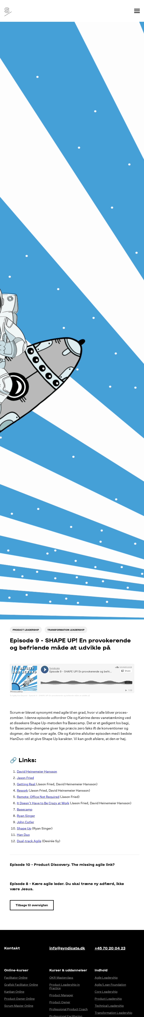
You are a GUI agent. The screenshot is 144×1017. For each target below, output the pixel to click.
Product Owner (59, 1002)
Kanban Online (14, 991)
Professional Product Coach (68, 1009)
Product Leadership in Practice (64, 986)
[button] (137, 11)
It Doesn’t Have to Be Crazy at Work (43, 803)
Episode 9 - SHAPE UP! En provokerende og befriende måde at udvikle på (59, 695)
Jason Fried (25, 778)
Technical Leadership (109, 1006)
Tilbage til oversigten (32, 905)
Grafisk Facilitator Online (21, 984)
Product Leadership (108, 999)
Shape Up (24, 828)
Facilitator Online (15, 977)
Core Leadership (106, 991)
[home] (7, 11)
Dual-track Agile (29, 841)
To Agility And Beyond (18, 695)
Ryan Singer (26, 816)
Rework (22, 790)
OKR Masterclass (61, 977)
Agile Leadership (106, 977)
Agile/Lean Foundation (110, 984)
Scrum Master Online (18, 1006)
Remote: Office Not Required (38, 797)
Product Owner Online (19, 999)
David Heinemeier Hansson (37, 771)
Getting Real (26, 784)
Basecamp (24, 809)
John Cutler (25, 822)
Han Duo (23, 835)
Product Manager (61, 995)
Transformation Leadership (113, 1013)
